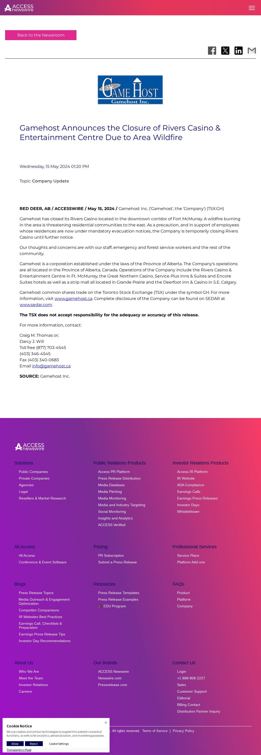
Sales (181, 685)
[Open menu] (251, 8)
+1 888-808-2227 (191, 678)
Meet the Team (31, 678)
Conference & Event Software (43, 562)
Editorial (183, 698)
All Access (27, 555)
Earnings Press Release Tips (42, 634)
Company (185, 606)
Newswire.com (110, 678)
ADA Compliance (190, 485)
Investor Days (188, 505)
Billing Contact (188, 705)
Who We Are (29, 671)
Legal (23, 492)
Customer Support (192, 691)
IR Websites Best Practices (40, 617)
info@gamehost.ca (51, 366)
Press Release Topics (36, 593)
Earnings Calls (188, 492)
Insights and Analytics (115, 518)
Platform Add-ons (191, 562)
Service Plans (188, 555)
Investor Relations (33, 685)
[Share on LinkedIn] (238, 51)
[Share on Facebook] (212, 51)
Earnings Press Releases (197, 498)
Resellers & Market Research (42, 498)
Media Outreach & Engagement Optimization (44, 601)
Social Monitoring (112, 511)
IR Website (186, 478)
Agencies (26, 485)
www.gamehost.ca (73, 298)
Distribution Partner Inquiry (198, 711)
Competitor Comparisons (39, 610)
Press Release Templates (118, 593)
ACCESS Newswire (113, 671)
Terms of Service (154, 731)
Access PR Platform (114, 472)
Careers (25, 691)
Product (183, 593)
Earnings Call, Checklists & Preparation (40, 625)
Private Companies (34, 478)
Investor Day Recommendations (45, 641)
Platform (184, 599)
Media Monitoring (112, 498)
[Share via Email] (252, 51)
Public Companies (33, 472)
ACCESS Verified (111, 525)
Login (181, 671)
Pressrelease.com (112, 685)
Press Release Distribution (119, 478)
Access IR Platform (192, 472)
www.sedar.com (36, 304)
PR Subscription (111, 555)
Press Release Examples (118, 599)
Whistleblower (188, 511)
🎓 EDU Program (112, 606)
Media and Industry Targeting (121, 505)
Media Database (111, 485)
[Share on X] (225, 51)
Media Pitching (110, 492)
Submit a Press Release (117, 562)
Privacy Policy (183, 731)
